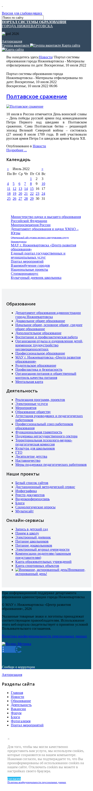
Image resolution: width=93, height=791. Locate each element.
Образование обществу (33, 412)
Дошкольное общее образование (40, 321)
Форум (16, 713)
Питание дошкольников (33, 545)
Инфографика (26, 491)
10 (43, 184)
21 (26, 193)
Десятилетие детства (31, 456)
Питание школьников (32, 541)
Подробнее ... (16, 150)
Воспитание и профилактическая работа (46, 337)
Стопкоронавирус (24, 273)
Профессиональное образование (40, 353)
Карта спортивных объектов (37, 566)
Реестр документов (30, 495)
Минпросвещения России (31, 225)
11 (8, 189)
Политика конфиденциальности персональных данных (36, 782)
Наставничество (27, 460)
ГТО (18, 452)
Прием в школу (27, 533)
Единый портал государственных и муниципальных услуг (38, 255)
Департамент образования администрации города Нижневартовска (48, 315)
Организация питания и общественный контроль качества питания (45, 376)
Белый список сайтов (31, 483)
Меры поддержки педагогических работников (51, 464)
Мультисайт (24, 511)
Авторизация (12, 41)
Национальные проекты (29, 269)
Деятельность (21, 705)
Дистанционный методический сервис (45, 487)
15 (32, 189)
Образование (21, 701)
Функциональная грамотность (38, 432)
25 (9, 198)
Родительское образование (35, 365)
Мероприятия (25, 408)
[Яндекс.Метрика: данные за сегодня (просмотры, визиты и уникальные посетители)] (16, 644)
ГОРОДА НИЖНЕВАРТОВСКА (34, 24)
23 (37, 193)
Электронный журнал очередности (42, 549)
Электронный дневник (33, 537)
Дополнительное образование (38, 333)
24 (43, 193)
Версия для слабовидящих (22, 13)
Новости (45, 57)
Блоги (20, 503)
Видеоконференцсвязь (32, 499)
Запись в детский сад (31, 529)
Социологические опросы (35, 507)
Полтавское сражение (36, 96)
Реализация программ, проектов (40, 400)
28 (26, 198)
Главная (17, 693)
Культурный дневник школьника (36, 278)
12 (14, 189)
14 (26, 189)
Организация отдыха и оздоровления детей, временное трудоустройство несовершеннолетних (49, 345)
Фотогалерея (20, 721)
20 (20, 193)
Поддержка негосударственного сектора (46, 436)
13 (20, 189)
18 (9, 193)
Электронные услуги (31, 404)
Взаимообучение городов (30, 265)
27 (20, 198)
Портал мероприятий (27, 261)
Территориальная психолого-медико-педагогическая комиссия (43, 442)
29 (32, 198)
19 (14, 193)
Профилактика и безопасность (38, 369)
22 (32, 193)
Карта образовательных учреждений (43, 562)
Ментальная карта (29, 382)
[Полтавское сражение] (24, 106)
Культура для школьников (35, 448)
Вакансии (18, 709)
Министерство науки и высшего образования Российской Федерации (46, 219)
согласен (14, 779)
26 (14, 198)
